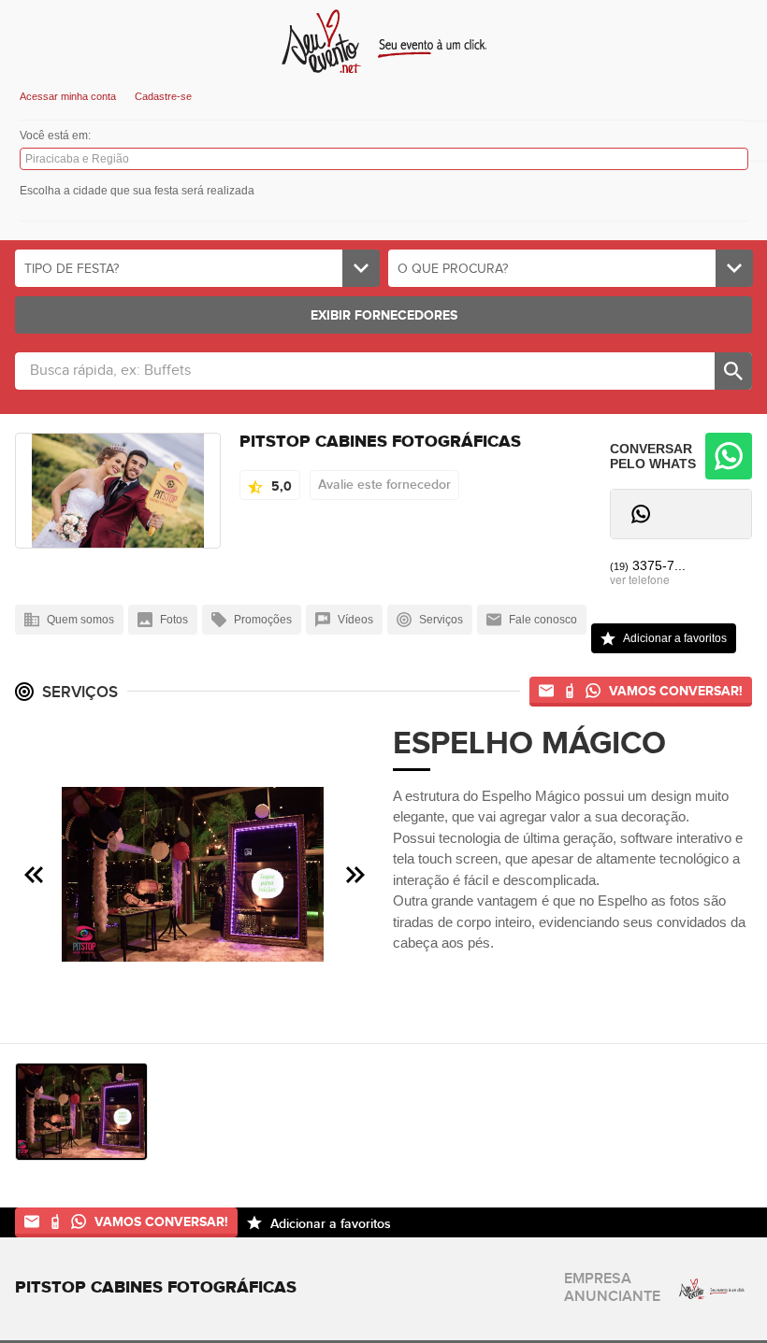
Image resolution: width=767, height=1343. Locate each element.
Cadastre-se (163, 96)
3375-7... (648, 565)
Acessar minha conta (68, 96)
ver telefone (640, 579)
